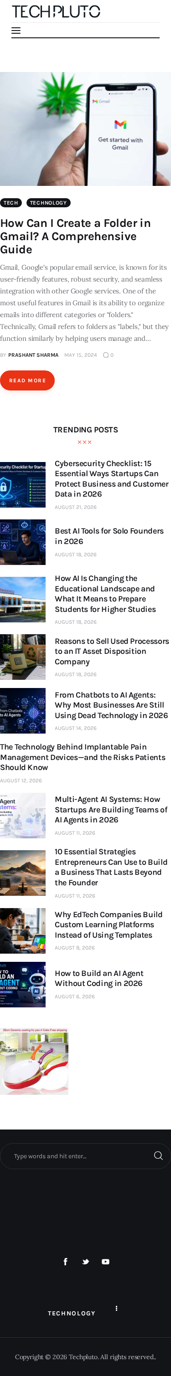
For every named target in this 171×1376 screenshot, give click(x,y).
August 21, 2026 (76, 507)
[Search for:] (85, 1156)
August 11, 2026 (75, 833)
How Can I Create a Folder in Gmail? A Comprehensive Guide (75, 236)
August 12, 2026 (21, 780)
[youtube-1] (105, 1262)
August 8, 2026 (75, 948)
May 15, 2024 (80, 355)
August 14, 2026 (76, 728)
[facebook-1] (65, 1262)
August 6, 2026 (75, 996)
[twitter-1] (85, 1262)
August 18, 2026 (76, 554)
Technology (48, 203)
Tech (11, 203)
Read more (27, 380)
